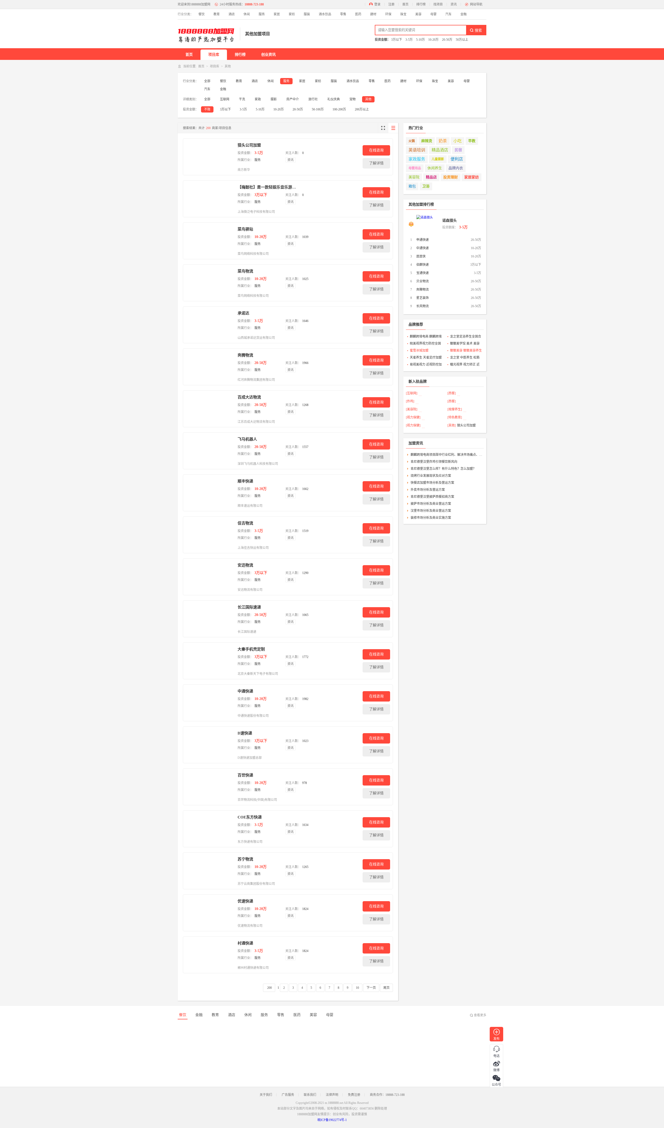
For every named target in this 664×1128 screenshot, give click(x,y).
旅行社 (313, 99)
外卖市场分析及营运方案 (428, 490)
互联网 (224, 99)
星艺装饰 (422, 298)
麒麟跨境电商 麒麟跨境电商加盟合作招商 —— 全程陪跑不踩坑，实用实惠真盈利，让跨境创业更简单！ (426, 337)
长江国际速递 (249, 607)
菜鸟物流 (245, 271)
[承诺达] (209, 324)
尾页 (386, 988)
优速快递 (245, 901)
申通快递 (422, 240)
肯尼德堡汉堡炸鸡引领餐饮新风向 (434, 462)
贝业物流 (422, 281)
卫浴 (426, 186)
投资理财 (450, 177)
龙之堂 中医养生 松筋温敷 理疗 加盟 (465, 358)
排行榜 (421, 4)
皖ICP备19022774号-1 (332, 1120)
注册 (391, 4)
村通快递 (245, 943)
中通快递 (245, 691)
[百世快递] (209, 786)
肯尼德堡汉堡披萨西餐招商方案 (432, 497)
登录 (377, 4)
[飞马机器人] (209, 450)
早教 (471, 141)
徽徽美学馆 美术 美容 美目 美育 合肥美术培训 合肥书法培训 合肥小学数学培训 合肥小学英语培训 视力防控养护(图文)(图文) (466, 344)
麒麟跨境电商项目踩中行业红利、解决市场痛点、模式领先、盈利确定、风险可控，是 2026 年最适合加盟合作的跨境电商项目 (446, 455)
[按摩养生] (454, 409)
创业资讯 (268, 55)
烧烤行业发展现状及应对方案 (431, 476)
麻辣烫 (426, 141)
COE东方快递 (250, 817)
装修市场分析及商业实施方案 (431, 518)
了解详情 (376, 163)
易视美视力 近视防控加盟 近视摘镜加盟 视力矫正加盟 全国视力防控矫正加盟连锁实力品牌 (426, 365)
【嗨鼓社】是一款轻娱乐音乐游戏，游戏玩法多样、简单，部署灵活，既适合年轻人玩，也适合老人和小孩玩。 (267, 187)
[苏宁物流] (209, 870)
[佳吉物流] (209, 534)
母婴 (433, 14)
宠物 (352, 99)
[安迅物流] (209, 576)
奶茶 (443, 141)
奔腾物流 (245, 355)
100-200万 (339, 109)
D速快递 (245, 733)
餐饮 (201, 14)
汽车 (448, 14)
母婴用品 (415, 168)
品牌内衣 (455, 168)
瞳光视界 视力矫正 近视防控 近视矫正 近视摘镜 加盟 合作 (465, 365)
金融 (463, 14)
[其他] (451, 425)
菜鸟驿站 (245, 229)
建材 (373, 14)
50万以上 (462, 39)
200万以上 (362, 109)
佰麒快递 (422, 265)
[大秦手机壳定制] (209, 660)
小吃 (457, 141)
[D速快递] (209, 744)
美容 (418, 14)
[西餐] (451, 393)
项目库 (213, 55)
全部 (207, 81)
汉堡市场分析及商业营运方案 (431, 511)
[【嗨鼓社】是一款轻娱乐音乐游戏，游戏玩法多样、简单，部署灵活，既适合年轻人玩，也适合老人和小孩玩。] (209, 198)
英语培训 (417, 150)
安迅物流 (245, 565)
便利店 (457, 159)
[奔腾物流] (209, 366)
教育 (216, 14)
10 (357, 988)
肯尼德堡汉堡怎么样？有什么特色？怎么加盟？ (443, 469)
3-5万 (409, 39)
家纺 (292, 14)
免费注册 (354, 1095)
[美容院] (411, 409)
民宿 (458, 150)
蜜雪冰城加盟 (419, 350)
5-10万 (420, 39)
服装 (307, 14)
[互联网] (411, 393)
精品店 (431, 177)
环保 (388, 14)
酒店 (232, 14)
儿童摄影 (438, 159)
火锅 (412, 141)
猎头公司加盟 (249, 145)
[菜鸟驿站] (209, 240)
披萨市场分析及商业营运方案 (431, 504)
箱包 (412, 186)
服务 (262, 14)
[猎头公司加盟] (209, 156)
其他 (368, 99)
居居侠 (421, 256)
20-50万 (447, 39)
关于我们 (266, 1095)
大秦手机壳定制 (251, 649)
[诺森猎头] (428, 224)
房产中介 (292, 99)
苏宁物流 (245, 859)
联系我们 (310, 1095)
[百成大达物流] (209, 408)
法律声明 (332, 1095)
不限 (207, 109)
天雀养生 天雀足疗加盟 (426, 357)
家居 (277, 14)
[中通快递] (209, 702)
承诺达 (243, 313)
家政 (258, 99)
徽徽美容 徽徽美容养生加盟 (466, 351)
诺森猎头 (449, 220)
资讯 (454, 4)
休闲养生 (434, 168)
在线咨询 (376, 150)
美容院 (414, 177)
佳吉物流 (245, 523)
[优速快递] (209, 912)
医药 (358, 14)
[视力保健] (413, 417)
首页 (405, 4)
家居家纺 (471, 177)
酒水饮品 (325, 14)
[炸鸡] (410, 401)
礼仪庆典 (333, 99)
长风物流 (422, 306)
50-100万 (318, 109)
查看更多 (480, 1015)
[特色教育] (454, 417)
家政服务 (417, 159)
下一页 (371, 988)
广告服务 (288, 1095)
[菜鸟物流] (209, 282)
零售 (343, 14)
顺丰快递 (245, 481)
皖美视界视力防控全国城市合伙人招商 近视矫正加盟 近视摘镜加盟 (426, 344)
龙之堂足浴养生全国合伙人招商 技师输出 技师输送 (465, 337)
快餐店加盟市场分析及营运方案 (432, 483)
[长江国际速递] (209, 618)
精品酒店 (440, 150)
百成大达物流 (249, 397)
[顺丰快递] (209, 492)
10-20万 (433, 39)
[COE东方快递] (209, 828)
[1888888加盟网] (206, 34)
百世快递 (245, 775)
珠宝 (403, 14)
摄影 (274, 99)
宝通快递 (422, 273)
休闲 (247, 14)
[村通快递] (209, 954)
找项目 (438, 4)
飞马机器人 (247, 439)
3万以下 (396, 39)
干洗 (242, 99)
